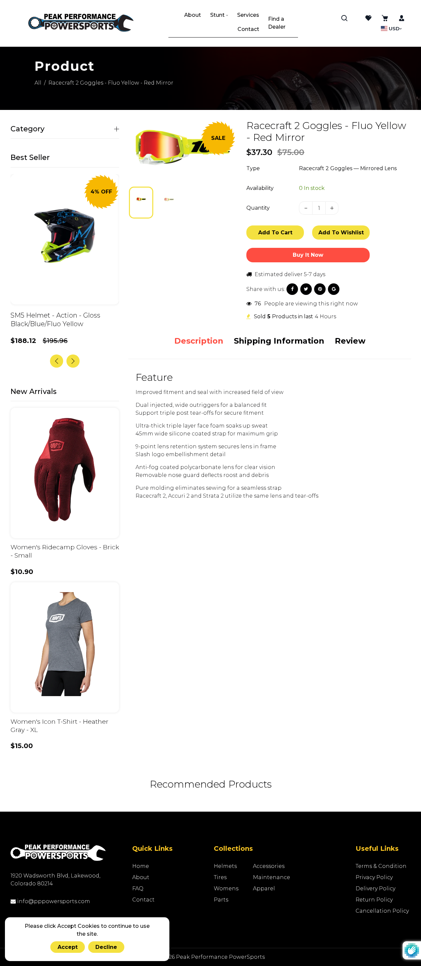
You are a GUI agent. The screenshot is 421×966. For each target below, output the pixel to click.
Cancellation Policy (382, 911)
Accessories (269, 866)
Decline (106, 947)
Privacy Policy (374, 877)
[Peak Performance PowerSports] (81, 23)
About (140, 877)
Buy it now (308, 255)
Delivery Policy (375, 888)
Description (198, 341)
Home (140, 866)
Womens (226, 888)
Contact (143, 900)
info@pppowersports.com (53, 901)
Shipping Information (279, 341)
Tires (220, 877)
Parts (221, 900)
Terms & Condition (381, 866)
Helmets (225, 866)
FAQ (137, 888)
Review (350, 341)
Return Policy (374, 900)
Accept (68, 947)
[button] (138, 202)
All (38, 83)
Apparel (264, 888)
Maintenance (271, 877)
